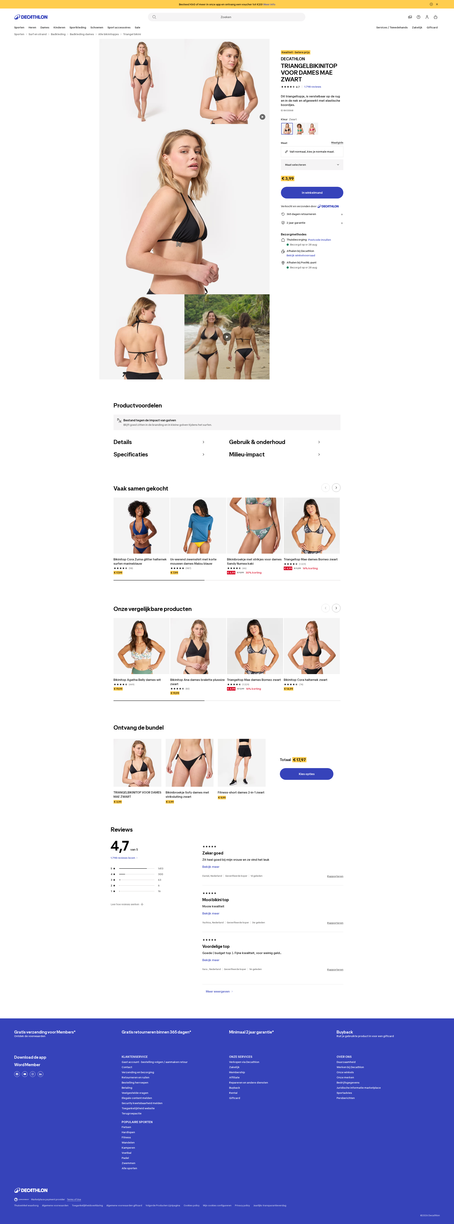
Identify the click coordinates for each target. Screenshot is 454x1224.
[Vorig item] (325, 487)
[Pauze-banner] (431, 4)
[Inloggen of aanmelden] (427, 17)
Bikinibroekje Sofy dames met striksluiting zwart (188, 794)
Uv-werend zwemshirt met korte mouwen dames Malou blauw (193, 561)
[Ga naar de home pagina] (31, 17)
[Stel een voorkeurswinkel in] (410, 17)
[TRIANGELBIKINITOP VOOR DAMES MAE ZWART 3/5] (184, 209)
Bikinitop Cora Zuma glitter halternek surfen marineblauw (140, 561)
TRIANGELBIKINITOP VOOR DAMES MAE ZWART (137, 794)
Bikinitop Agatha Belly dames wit (137, 680)
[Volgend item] (336, 487)
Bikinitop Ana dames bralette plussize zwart (197, 682)
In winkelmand (312, 192)
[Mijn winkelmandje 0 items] (435, 17)
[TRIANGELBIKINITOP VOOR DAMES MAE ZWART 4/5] (141, 336)
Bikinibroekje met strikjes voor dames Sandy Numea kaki (254, 561)
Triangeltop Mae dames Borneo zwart (311, 559)
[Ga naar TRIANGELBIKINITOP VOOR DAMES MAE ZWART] (137, 763)
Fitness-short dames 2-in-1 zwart (241, 792)
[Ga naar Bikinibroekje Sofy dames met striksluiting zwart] (190, 763)
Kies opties (307, 774)
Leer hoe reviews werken (125, 904)
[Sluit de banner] (437, 4)
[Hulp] (418, 17)
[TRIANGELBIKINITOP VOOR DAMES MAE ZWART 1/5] (227, 81)
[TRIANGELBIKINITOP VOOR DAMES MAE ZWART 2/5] (141, 81)
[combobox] (312, 164)
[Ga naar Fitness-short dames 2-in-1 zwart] (242, 763)
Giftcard (432, 27)
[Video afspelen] (227, 337)
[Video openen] (262, 117)
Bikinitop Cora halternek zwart (305, 680)
